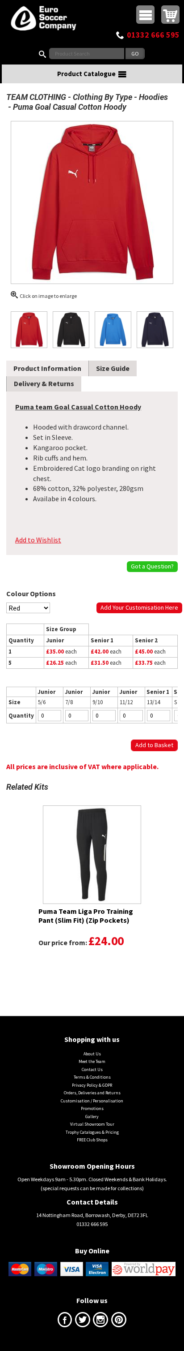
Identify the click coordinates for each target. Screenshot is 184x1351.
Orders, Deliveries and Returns (92, 1093)
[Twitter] (82, 1322)
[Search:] (44, 53)
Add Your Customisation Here (139, 607)
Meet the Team (92, 1061)
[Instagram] (100, 1322)
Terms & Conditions (92, 1077)
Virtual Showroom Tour (92, 1124)
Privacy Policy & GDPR (92, 1085)
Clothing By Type (102, 97)
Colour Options (31, 593)
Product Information (47, 368)
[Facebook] (65, 1322)
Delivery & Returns (44, 383)
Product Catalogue (86, 73)
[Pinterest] (118, 1322)
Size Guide (113, 368)
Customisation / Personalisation (92, 1101)
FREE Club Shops (92, 1140)
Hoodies (153, 97)
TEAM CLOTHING (36, 97)
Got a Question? (152, 566)
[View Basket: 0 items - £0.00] (170, 14)
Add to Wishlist (38, 539)
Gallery (92, 1116)
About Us (92, 1054)
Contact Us (92, 1069)
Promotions (92, 1108)
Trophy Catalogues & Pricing (92, 1132)
